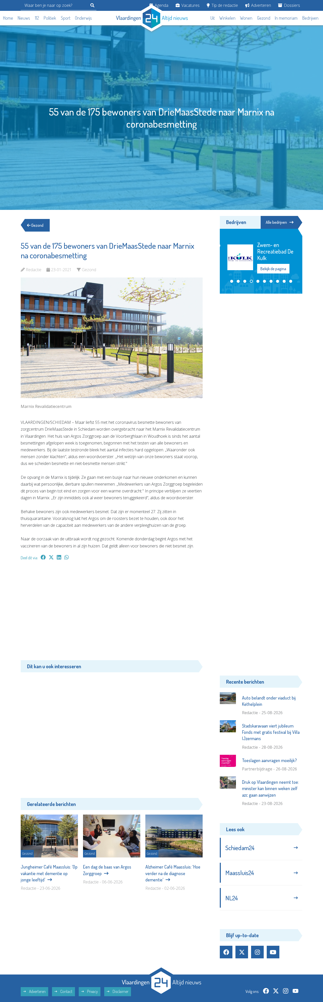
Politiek (50, 18)
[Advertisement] (112, 612)
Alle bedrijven (276, 222)
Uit (212, 18)
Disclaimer (120, 991)
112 (37, 18)
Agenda (161, 5)
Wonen (246, 18)
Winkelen (227, 18)
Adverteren (260, 5)
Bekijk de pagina (273, 268)
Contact (66, 991)
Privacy (92, 991)
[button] (231, 281)
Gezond (263, 18)
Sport (65, 18)
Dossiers (291, 5)
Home (8, 18)
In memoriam (286, 18)
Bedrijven (310, 18)
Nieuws (24, 18)
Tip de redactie (224, 5)
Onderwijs (83, 18)
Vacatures (190, 5)
